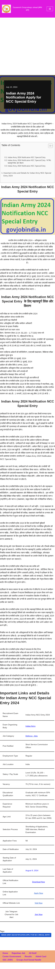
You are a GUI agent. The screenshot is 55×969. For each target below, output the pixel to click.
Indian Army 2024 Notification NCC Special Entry (27, 157)
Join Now (38, 914)
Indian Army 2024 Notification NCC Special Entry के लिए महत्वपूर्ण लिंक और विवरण (29, 161)
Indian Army (30, 726)
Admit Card (41, 956)
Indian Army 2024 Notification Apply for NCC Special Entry (25, 935)
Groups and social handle (28, 960)
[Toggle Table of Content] (49, 145)
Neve (16, 966)
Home (5, 953)
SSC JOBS (8, 960)
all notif (32, 953)
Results (28, 956)
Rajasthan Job (18, 953)
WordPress (36, 966)
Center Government (12, 956)
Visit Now (38, 903)
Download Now (38, 882)
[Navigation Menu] (50, 9)
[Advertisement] (27, 46)
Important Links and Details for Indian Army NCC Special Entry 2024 (27, 174)
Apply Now (38, 893)
